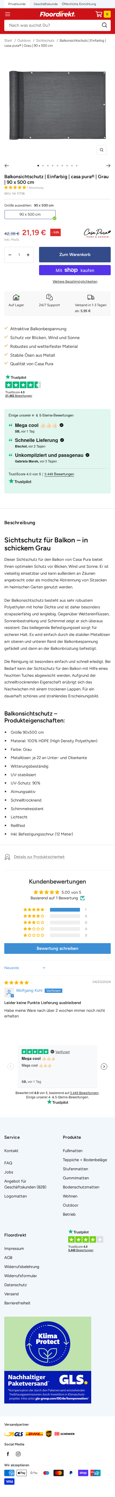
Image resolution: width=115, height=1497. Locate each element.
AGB (8, 1257)
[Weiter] (108, 166)
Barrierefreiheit (17, 1303)
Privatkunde (17, 4)
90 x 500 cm (30, 214)
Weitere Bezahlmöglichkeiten (75, 281)
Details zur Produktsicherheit (39, 856)
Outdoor (24, 40)
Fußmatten (72, 1150)
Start (8, 40)
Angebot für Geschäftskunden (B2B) (25, 1184)
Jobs (8, 1172)
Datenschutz (15, 1284)
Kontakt (11, 1150)
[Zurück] (6, 166)
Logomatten (15, 1196)
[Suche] (57, 25)
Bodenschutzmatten (81, 1187)
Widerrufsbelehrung (21, 1266)
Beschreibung (20, 523)
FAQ (8, 1163)
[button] (15, 187)
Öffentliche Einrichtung (79, 4)
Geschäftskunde (46, 4)
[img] (16, 982)
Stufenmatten (75, 1169)
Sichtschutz (45, 40)
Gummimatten (76, 1178)
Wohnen (70, 1196)
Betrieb (69, 1214)
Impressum (14, 1248)
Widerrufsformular (20, 1275)
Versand (11, 1294)
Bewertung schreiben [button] (57, 948)
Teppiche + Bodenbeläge (85, 1159)
